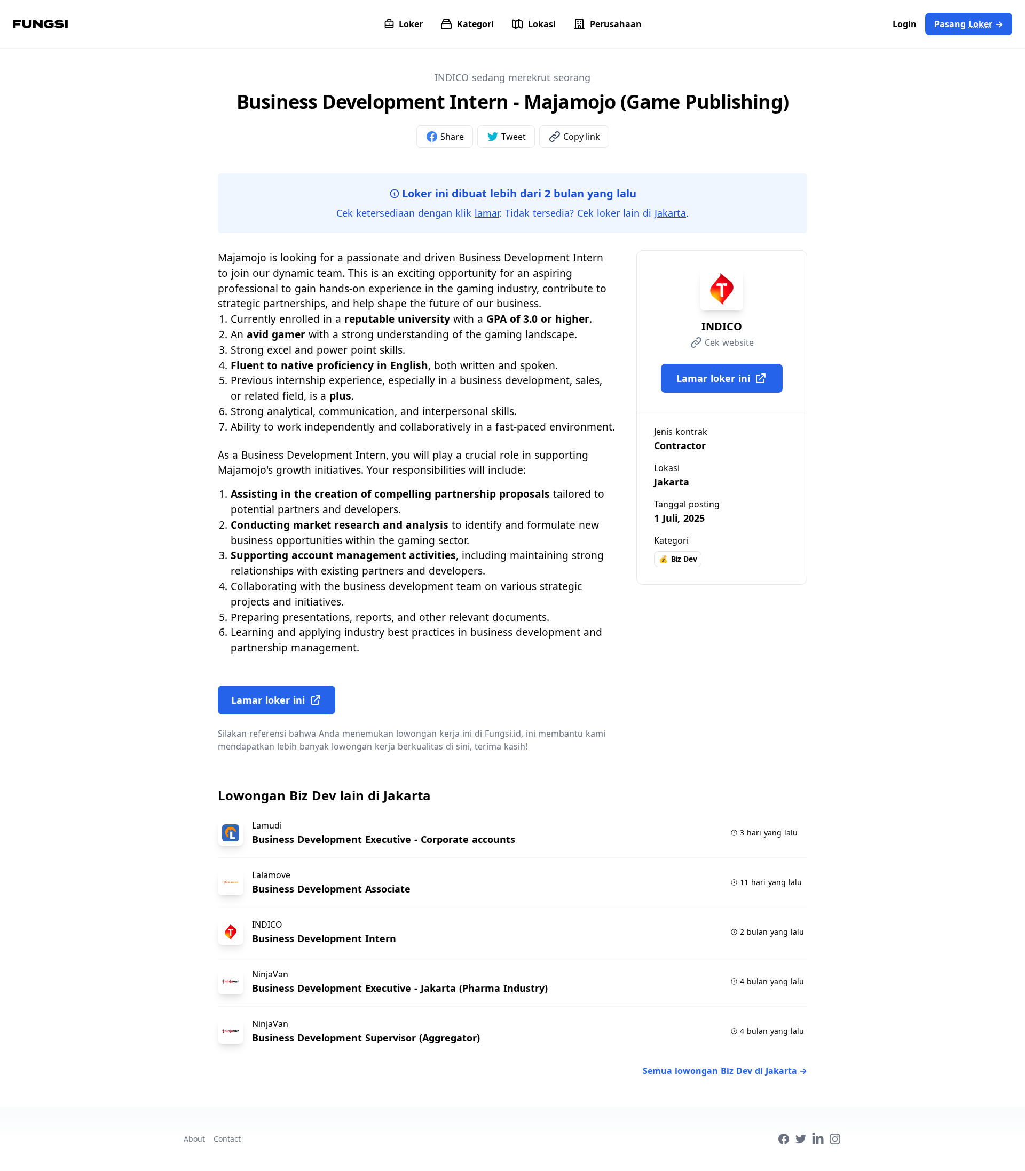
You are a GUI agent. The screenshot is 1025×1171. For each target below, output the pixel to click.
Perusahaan (616, 24)
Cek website (729, 342)
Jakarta (670, 212)
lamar (487, 212)
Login (905, 24)
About (194, 1139)
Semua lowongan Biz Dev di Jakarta (725, 1071)
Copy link (581, 136)
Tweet (513, 136)
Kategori (475, 24)
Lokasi (542, 24)
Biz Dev (678, 559)
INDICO (721, 326)
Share (452, 136)
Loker (411, 24)
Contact (227, 1139)
